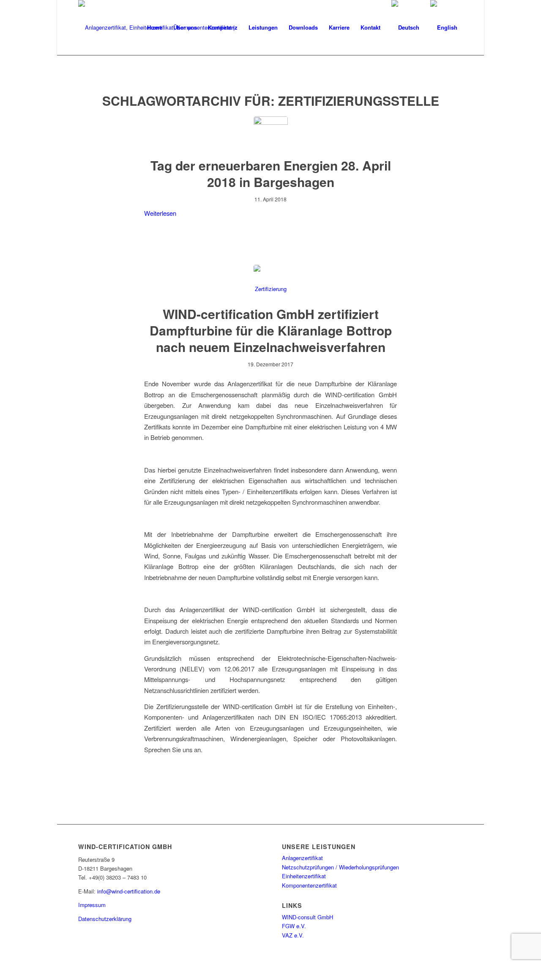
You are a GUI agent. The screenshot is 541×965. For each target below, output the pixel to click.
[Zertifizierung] (271, 282)
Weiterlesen (160, 213)
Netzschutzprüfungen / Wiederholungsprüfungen (340, 867)
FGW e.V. (294, 926)
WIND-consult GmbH (307, 917)
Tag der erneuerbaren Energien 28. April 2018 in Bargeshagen (270, 173)
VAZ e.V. (293, 935)
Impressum (92, 905)
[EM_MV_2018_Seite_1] (271, 133)
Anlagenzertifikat (302, 858)
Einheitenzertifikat (304, 876)
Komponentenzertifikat (309, 885)
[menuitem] (155, 27)
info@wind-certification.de (128, 891)
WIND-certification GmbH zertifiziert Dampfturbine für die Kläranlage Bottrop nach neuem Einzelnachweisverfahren (271, 330)
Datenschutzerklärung (104, 919)
